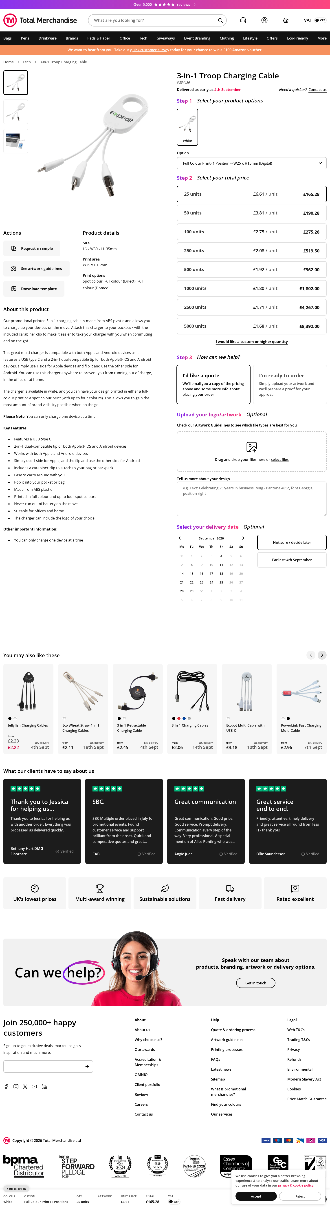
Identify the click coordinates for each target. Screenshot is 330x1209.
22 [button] (192, 582)
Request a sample (37, 248)
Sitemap (218, 1079)
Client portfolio (147, 1084)
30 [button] (201, 591)
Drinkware (48, 38)
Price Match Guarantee (307, 1098)
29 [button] (192, 591)
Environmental (299, 1069)
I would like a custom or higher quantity (252, 341)
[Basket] (286, 20)
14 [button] (182, 573)
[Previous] (310, 655)
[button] (157, 20)
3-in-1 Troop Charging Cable (63, 62)
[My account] (264, 20)
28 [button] (182, 591)
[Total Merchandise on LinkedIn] (44, 1086)
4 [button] (221, 556)
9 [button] (201, 565)
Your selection (16, 1189)
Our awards (145, 1049)
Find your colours (226, 1104)
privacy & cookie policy (295, 1185)
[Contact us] (243, 20)
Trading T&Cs (298, 1039)
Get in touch (255, 983)
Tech (143, 38)
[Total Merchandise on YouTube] (34, 1086)
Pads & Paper (98, 38)
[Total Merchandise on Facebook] (6, 1086)
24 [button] (211, 582)
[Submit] (87, 1066)
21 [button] (182, 582)
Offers (272, 38)
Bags (7, 38)
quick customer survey (149, 49)
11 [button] (221, 565)
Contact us (317, 89)
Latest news (221, 1069)
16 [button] (201, 573)
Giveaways (165, 38)
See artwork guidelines (41, 268)
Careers (141, 1104)
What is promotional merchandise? (228, 1092)
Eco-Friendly (297, 38)
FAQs (215, 1059)
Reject (300, 1196)
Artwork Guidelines (212, 425)
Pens (25, 38)
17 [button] (211, 573)
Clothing (227, 38)
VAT (308, 20)
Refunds (294, 1059)
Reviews (142, 1094)
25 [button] (221, 582)
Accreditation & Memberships (148, 1062)
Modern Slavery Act (304, 1079)
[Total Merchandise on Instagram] (16, 1086)
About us (142, 1029)
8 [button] (192, 565)
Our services (222, 1114)
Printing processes (227, 1049)
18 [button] (221, 573)
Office (125, 38)
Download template (39, 288)
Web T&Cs (296, 1029)
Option (183, 152)
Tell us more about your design (203, 478)
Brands (72, 38)
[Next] (322, 655)
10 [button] (211, 565)
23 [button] (201, 582)
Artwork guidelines (227, 1039)
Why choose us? (148, 1039)
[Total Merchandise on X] (25, 1087)
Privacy (293, 1049)
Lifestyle (250, 38)
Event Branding (197, 38)
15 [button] (192, 573)
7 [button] (182, 565)
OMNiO (141, 1074)
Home (8, 62)
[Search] (220, 20)
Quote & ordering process (233, 1029)
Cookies (294, 1089)
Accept (256, 1196)
